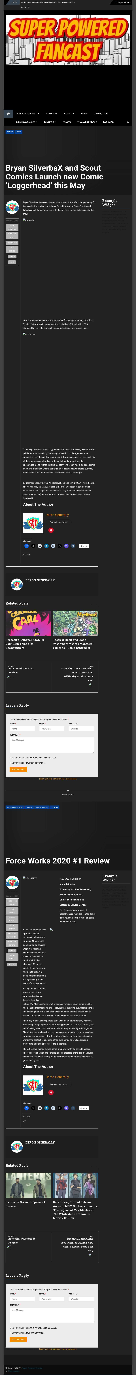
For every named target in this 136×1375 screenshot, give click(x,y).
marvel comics (12, 922)
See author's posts (58, 517)
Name (13, 719)
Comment (15, 730)
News (84, 108)
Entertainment (25, 117)
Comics (50, 108)
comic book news (12, 230)
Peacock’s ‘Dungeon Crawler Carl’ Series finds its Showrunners (25, 638)
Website (73, 719)
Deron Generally (12, 211)
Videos (68, 108)
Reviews (49, 117)
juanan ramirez (12, 914)
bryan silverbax (12, 222)
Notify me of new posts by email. (28, 758)
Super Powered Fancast (32, 1363)
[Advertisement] (68, 82)
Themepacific (14, 1366)
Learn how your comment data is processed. (58, 774)
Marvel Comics (42, 802)
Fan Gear (108, 117)
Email (42, 719)
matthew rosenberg (12, 930)
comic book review (12, 897)
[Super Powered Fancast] (8, 109)
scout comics (12, 244)
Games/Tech (101, 108)
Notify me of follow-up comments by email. (34, 753)
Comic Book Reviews (15, 802)
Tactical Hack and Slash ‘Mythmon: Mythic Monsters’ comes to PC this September (73, 638)
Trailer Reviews (87, 117)
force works (12, 906)
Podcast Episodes (26, 108)
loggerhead (12, 238)
